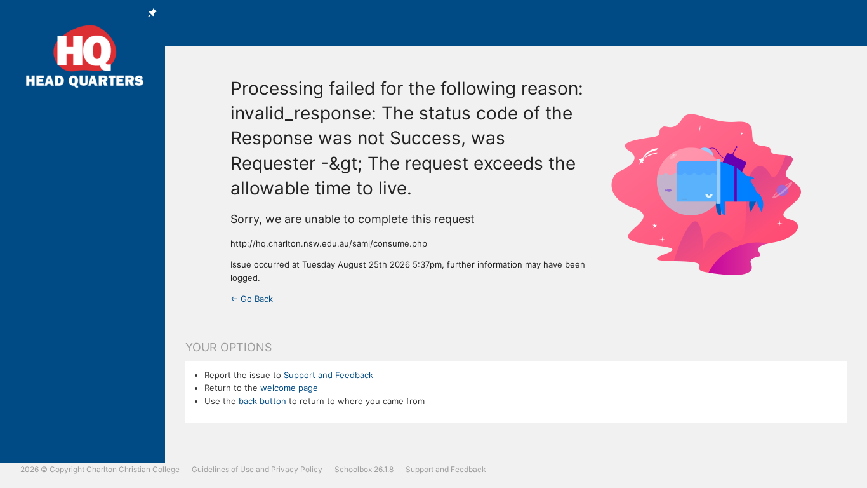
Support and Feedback (328, 375)
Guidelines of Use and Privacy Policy (257, 469)
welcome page (289, 388)
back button (262, 401)
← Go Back (251, 299)
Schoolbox (353, 469)
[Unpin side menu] (152, 12)
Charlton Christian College (133, 469)
